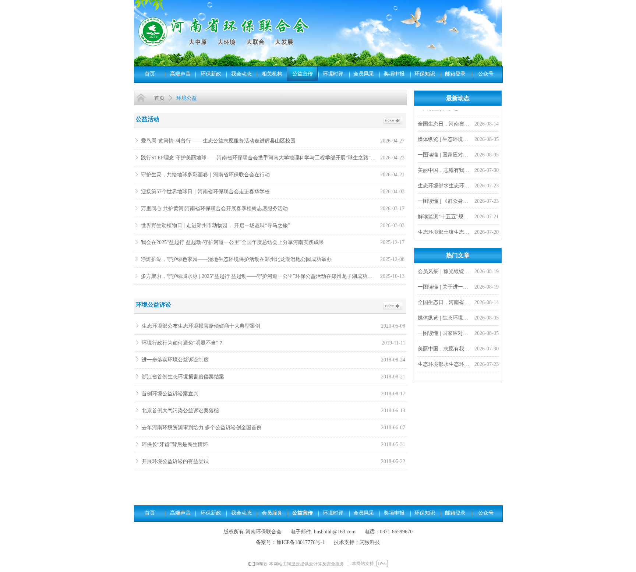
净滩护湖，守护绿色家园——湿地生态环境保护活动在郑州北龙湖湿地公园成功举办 (236, 259)
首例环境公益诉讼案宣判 (170, 393)
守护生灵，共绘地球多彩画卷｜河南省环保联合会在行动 (205, 174)
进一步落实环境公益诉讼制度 (175, 360)
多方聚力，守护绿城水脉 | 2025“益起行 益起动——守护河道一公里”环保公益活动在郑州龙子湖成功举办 (259, 276)
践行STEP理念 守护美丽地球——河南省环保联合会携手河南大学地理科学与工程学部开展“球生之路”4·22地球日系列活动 (259, 157)
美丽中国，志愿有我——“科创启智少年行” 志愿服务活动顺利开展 (444, 168)
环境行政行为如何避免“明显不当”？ (182, 343)
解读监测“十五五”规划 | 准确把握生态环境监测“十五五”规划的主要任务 (444, 214)
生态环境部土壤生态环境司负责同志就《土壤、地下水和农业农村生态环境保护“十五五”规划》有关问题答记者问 (444, 230)
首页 (159, 98)
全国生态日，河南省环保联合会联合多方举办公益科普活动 (444, 121)
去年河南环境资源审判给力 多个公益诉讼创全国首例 (202, 427)
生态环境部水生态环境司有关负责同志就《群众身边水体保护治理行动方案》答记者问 (444, 183)
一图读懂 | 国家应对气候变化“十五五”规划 (444, 152)
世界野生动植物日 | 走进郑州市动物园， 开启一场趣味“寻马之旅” (215, 225)
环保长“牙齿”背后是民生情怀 (175, 444)
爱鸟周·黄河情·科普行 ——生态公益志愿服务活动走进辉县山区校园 (218, 141)
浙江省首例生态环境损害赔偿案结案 (183, 376)
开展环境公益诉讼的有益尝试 (175, 461)
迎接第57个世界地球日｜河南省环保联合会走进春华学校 (205, 191)
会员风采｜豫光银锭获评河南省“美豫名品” (444, 271)
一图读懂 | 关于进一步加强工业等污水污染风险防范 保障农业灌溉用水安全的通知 (444, 287)
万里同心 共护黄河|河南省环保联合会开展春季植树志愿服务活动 (214, 208)
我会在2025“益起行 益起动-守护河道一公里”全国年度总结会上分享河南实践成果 (232, 242)
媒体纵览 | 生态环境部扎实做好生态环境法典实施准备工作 (444, 137)
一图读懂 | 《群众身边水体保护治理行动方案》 (444, 199)
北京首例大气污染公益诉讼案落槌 (180, 410)
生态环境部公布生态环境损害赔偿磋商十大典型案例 (201, 326)
